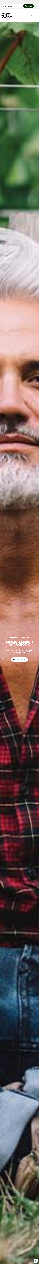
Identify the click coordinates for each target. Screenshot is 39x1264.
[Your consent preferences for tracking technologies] (36, 1261)
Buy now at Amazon (19, 659)
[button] (12, 6)
